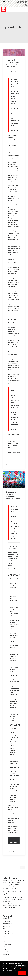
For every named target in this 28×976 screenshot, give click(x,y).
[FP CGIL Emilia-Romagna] (3, 9)
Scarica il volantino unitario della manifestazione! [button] (14, 840)
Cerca (4, 865)
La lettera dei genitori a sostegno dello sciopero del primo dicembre (13, 63)
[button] (24, 9)
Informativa (21, 969)
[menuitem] (11, 1)
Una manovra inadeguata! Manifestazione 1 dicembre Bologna (13, 495)
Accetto (22, 973)
